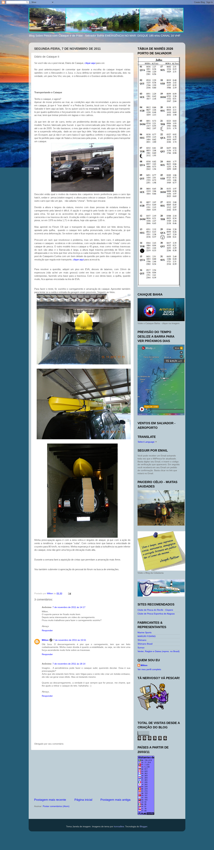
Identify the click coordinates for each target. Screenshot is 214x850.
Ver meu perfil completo (149, 669)
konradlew (119, 826)
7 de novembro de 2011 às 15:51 (69, 640)
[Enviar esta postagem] (69, 593)
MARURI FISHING (147, 636)
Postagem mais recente (50, 799)
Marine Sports (144, 632)
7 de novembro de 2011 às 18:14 (68, 664)
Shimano (142, 640)
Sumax (141, 647)
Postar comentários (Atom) (56, 806)
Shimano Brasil (145, 644)
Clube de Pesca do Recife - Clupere (155, 610)
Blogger (143, 826)
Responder (47, 630)
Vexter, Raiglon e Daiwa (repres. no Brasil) (159, 651)
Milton (45, 640)
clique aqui (90, 63)
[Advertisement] (82, 774)
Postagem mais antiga (115, 799)
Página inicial (83, 799)
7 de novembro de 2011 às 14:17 (68, 607)
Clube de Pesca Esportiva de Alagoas (156, 614)
